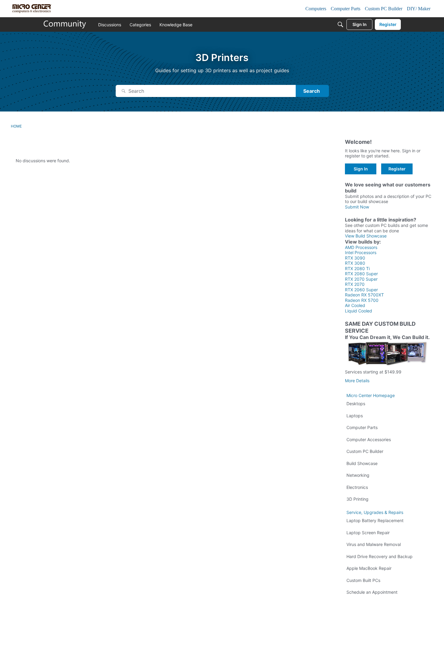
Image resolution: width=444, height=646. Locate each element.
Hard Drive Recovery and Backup (379, 556)
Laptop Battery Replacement (375, 520)
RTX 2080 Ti (357, 268)
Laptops (354, 415)
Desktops (355, 403)
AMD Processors (361, 247)
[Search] (340, 24)
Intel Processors (360, 252)
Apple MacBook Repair (368, 568)
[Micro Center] (65, 24)
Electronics (357, 487)
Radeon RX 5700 (361, 300)
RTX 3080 (355, 263)
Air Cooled (355, 305)
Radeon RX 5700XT (364, 294)
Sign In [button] (361, 168)
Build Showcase (362, 463)
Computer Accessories (368, 439)
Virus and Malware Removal (373, 544)
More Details (357, 380)
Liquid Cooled (358, 310)
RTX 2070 (355, 284)
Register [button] (397, 168)
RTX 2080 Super (361, 273)
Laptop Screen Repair (368, 532)
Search (311, 91)
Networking (357, 475)
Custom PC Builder (364, 451)
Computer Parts (362, 427)
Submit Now (357, 206)
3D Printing (357, 499)
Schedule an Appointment (371, 592)
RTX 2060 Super (361, 289)
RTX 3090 (355, 257)
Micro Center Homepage (370, 395)
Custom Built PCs (363, 580)
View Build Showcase (366, 235)
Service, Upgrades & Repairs (374, 512)
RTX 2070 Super (361, 279)
